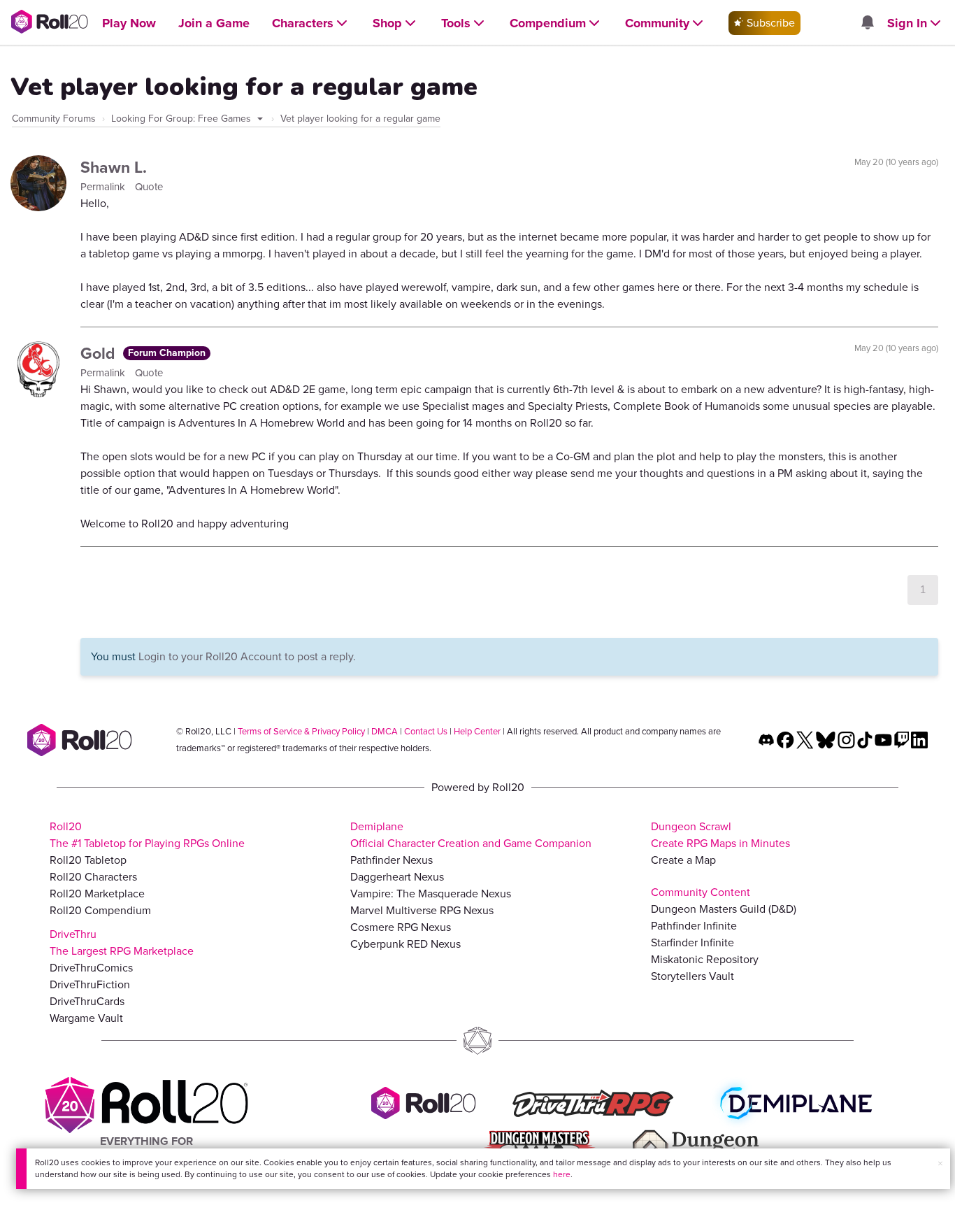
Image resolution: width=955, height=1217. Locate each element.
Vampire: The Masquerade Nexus (430, 893)
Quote (149, 186)
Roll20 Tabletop (88, 860)
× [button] (940, 1163)
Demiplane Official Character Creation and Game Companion (470, 834)
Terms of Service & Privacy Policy (301, 731)
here (561, 1174)
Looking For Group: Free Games (182, 118)
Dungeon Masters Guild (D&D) (723, 909)
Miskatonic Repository (705, 959)
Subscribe (769, 23)
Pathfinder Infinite (694, 926)
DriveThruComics (91, 968)
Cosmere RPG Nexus (400, 927)
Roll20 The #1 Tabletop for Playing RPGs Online (147, 834)
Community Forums (54, 118)
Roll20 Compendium (100, 910)
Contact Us (425, 731)
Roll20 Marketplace (97, 893)
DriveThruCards (87, 1001)
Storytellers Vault (692, 976)
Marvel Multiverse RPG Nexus (422, 910)
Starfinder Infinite (692, 942)
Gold (100, 353)
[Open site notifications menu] (867, 23)
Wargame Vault (86, 1018)
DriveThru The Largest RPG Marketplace (122, 942)
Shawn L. (113, 167)
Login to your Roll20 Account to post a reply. (247, 656)
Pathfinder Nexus (391, 860)
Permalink (104, 186)
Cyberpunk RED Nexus (405, 944)
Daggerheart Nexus (397, 877)
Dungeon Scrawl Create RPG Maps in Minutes (720, 834)
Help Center (477, 731)
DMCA (384, 731)
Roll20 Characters (93, 877)
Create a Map (683, 860)
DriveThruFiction (90, 984)
